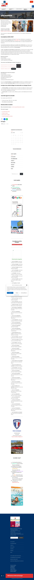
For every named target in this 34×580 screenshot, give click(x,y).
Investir (12, 164)
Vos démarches (14, 158)
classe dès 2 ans (17, 40)
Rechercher (21, 537)
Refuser (17, 292)
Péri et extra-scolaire (6, 114)
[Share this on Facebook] (5, 119)
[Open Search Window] (33, 9)
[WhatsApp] (7, 119)
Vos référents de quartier (11, 9)
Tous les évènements (17, 148)
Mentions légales (13, 571)
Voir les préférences (24, 292)
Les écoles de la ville (6, 111)
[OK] (21, 174)
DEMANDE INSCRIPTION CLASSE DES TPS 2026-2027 (8, 66)
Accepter (10, 292)
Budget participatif (14, 559)
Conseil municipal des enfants (7, 116)
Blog (12, 168)
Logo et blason (12, 568)
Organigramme (12, 566)
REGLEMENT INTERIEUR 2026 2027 (6, 68)
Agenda (12, 166)
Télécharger (18, 66)
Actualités (13, 156)
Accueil (2, 13)
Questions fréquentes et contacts (25, 9)
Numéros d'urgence (13, 570)
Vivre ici (12, 160)
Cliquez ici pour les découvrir (6, 31)
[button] (33, 6)
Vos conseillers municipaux (4, 9)
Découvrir (13, 162)
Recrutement (12, 567)
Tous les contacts (13, 565)
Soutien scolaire (5, 113)
